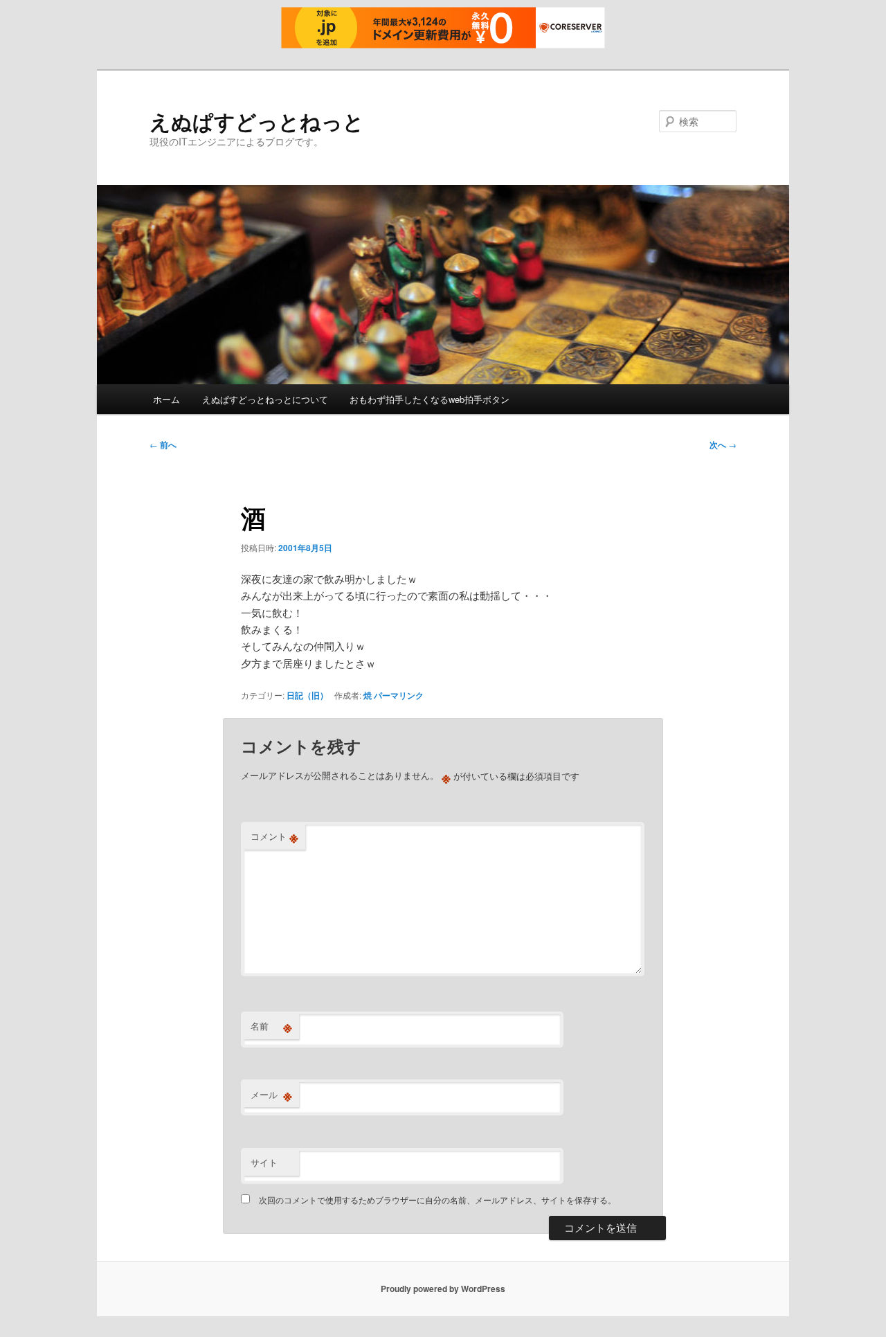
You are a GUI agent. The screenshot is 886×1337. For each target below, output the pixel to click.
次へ (722, 444)
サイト (264, 1162)
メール (271, 1095)
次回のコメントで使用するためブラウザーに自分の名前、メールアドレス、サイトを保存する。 (437, 1199)
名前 (271, 1026)
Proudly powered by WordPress (443, 1288)
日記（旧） (307, 695)
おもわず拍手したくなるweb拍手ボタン (429, 399)
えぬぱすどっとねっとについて (265, 399)
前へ (163, 444)
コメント (274, 836)
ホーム (166, 399)
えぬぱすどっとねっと (257, 121)
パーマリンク (399, 695)
